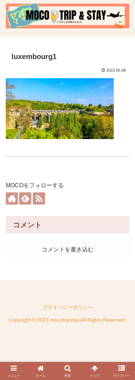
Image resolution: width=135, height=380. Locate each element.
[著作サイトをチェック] (12, 198)
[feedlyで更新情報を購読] (25, 198)
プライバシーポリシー (67, 307)
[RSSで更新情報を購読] (39, 198)
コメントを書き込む (68, 249)
